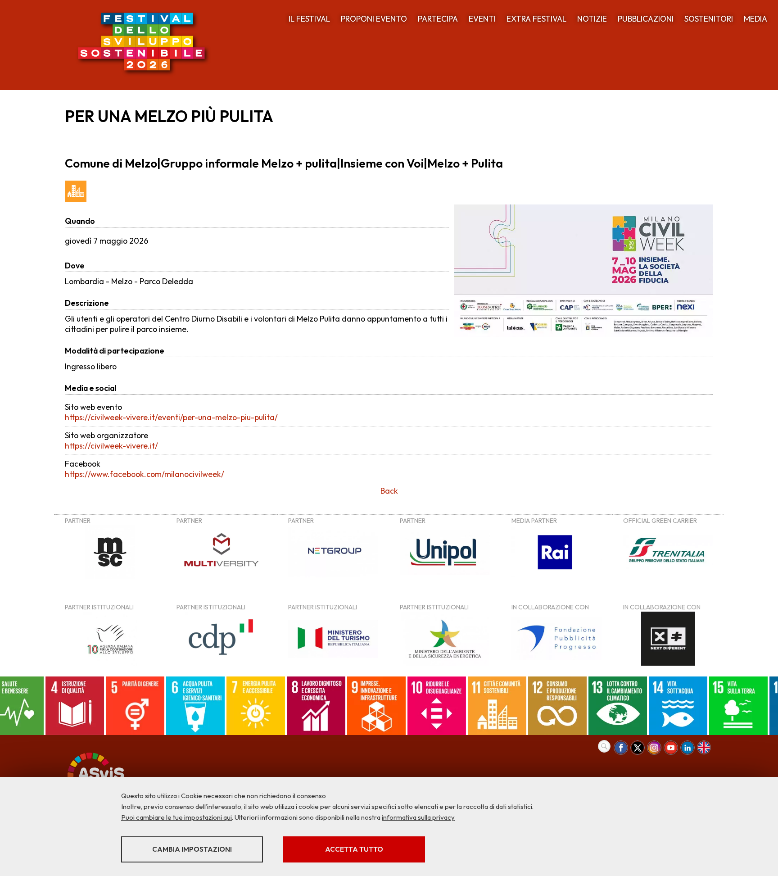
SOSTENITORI (708, 19)
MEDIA (755, 19)
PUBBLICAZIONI (646, 19)
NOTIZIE (592, 19)
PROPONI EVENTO (374, 19)
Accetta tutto (354, 849)
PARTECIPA (438, 19)
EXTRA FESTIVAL (536, 19)
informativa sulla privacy (418, 817)
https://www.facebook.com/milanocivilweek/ (144, 474)
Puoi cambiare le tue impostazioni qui (176, 817)
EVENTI (482, 19)
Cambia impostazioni (192, 849)
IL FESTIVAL (309, 19)
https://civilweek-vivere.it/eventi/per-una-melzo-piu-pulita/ (171, 417)
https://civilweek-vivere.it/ (111, 445)
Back (389, 491)
